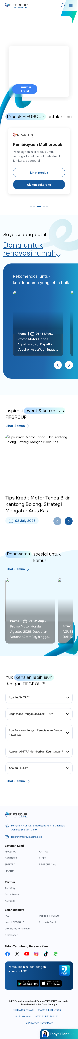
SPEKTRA (10, 864)
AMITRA (43, 851)
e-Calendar (11, 935)
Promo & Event (47, 922)
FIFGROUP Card (47, 864)
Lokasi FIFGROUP (14, 922)
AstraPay (10, 888)
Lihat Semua (15, 426)
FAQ (7, 915)
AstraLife (10, 901)
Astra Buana (12, 894)
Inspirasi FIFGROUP (49, 915)
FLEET (42, 858)
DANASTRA (11, 858)
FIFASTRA (10, 851)
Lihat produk (39, 172)
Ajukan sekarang (39, 184)
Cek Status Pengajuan (17, 928)
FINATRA (9, 871)
